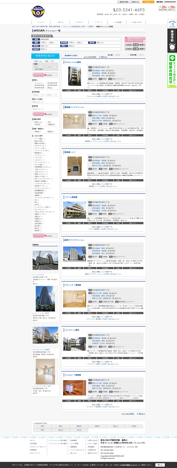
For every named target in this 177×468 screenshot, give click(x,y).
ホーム (32, 440)
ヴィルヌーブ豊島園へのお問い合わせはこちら (103, 407)
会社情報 (33, 443)
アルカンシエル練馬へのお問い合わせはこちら (103, 96)
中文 (147, 9)
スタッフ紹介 (93, 443)
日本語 (148, 7)
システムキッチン (42, 183)
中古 (52, 61)
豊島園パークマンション (75, 107)
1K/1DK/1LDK (52, 83)
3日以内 (37, 124)
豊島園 (104, 73)
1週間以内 (51, 124)
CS (37, 200)
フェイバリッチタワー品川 (42, 386)
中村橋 (104, 211)
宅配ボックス (40, 214)
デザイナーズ (40, 146)
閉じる (160, 465)
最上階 (38, 226)
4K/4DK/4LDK (39, 88)
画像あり (38, 131)
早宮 (42, 430)
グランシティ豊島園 (73, 285)
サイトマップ (35, 453)
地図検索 (73, 447)
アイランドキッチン (43, 188)
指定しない (39, 61)
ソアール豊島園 (71, 197)
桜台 (103, 76)
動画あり (51, 131)
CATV (38, 205)
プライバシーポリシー (38, 447)
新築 (46, 61)
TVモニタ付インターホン (44, 212)
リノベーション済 (42, 150)
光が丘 (60, 430)
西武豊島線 (96, 73)
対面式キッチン (41, 186)
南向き (38, 228)
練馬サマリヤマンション (75, 240)
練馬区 (99, 67)
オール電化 (40, 165)
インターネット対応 (43, 207)
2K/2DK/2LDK (39, 85)
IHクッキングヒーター (43, 179)
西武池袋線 (96, 70)
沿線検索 (73, 440)
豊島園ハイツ (70, 152)
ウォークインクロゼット (44, 198)
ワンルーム (39, 83)
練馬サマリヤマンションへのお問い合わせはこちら (103, 274)
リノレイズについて (77, 450)
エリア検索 (74, 443)
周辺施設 (91, 447)
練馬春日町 (107, 121)
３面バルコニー (41, 172)
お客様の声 (92, 450)
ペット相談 (40, 139)
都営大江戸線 (97, 115)
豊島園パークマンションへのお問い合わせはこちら (103, 141)
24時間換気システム (43, 167)
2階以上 (38, 216)
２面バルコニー (41, 169)
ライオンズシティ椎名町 (42, 349)
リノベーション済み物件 (58, 440)
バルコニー (40, 160)
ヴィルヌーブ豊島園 (73, 375)
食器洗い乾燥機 (41, 181)
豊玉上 (115, 426)
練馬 (103, 67)
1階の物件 (39, 223)
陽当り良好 (40, 141)
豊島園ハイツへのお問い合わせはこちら (103, 186)
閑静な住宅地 (40, 143)
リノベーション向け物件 (58, 443)
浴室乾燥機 (40, 193)
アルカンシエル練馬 (73, 62)
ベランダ (39, 157)
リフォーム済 (40, 148)
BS (37, 202)
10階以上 (39, 219)
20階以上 (39, 221)
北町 (42, 426)
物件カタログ (93, 453)
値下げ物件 (39, 69)
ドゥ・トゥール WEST (41, 313)
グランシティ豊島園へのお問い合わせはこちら (103, 319)
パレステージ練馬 (72, 330)
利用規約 (33, 450)
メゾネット (40, 155)
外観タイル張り (41, 176)
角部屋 (38, 230)
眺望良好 (39, 153)
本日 (49, 122)
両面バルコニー (41, 174)
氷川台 (102, 343)
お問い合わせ (93, 440)
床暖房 (38, 195)
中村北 (134, 426)
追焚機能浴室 (40, 190)
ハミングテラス (39, 275)
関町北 (79, 426)
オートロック (40, 209)
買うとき (73, 453)
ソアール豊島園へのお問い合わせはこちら (103, 229)
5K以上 (50, 88)
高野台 (97, 426)
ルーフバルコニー (42, 162)
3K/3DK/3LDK (52, 85)
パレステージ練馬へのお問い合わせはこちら (103, 364)
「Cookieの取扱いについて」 (128, 465)
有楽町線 (95, 343)
